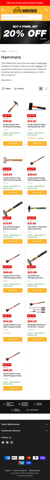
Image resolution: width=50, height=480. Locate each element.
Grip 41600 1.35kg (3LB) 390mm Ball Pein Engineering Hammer (37, 229)
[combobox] (21, 17)
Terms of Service (20, 470)
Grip (4, 232)
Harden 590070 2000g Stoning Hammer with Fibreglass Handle (37, 127)
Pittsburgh (31, 330)
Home (3, 51)
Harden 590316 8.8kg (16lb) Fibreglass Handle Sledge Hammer (37, 180)
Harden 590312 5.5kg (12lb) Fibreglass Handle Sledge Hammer (12, 278)
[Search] (45, 17)
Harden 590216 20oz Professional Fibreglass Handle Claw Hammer (12, 127)
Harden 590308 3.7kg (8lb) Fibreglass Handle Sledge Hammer (12, 327)
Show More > (7, 80)
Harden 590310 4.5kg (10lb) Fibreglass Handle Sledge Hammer (12, 376)
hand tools (42, 63)
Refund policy (34, 470)
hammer (39, 66)
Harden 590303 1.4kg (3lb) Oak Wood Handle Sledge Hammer (12, 180)
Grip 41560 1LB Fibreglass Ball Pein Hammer (35, 278)
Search (8, 470)
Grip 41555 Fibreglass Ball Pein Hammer (11, 228)
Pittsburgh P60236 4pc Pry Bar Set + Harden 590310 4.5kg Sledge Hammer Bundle (37, 328)
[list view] (46, 88)
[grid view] (40, 88)
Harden (5, 129)
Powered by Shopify (25, 476)
